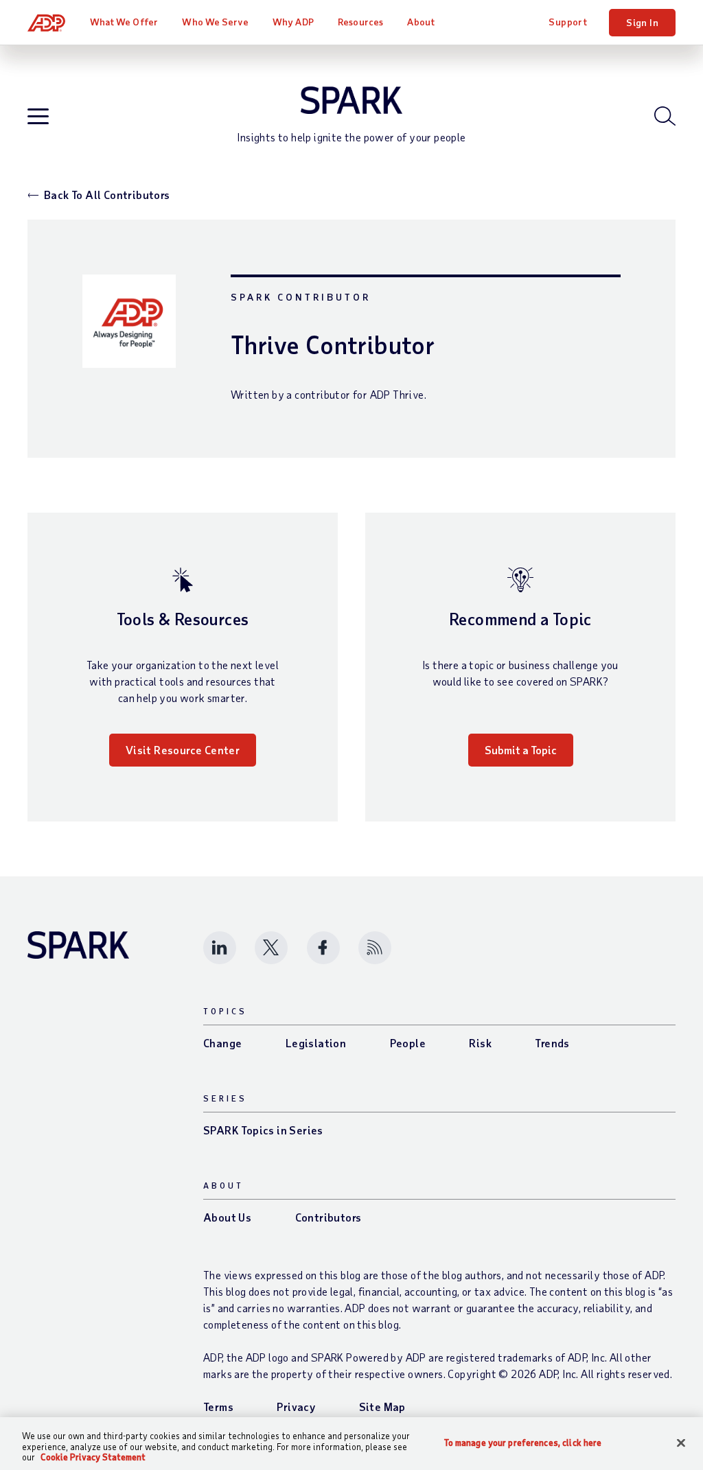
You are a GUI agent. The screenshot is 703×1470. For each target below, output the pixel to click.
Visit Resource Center (183, 749)
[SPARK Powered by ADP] (351, 100)
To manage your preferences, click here (523, 1442)
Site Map (382, 1406)
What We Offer (124, 21)
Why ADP (293, 21)
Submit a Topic (521, 749)
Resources (360, 21)
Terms (218, 1406)
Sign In (642, 22)
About (421, 21)
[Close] (681, 1442)
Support (568, 21)
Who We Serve (215, 21)
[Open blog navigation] (38, 117)
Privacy (296, 1406)
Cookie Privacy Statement (93, 1456)
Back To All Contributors (107, 194)
